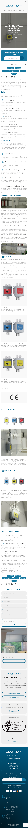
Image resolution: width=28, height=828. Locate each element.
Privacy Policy (9, 815)
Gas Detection (10, 68)
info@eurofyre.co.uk (14, 758)
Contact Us (14, 711)
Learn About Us (14, 741)
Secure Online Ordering (11, 820)
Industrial (14, 73)
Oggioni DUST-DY (6, 490)
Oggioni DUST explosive (6, 307)
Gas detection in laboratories (7, 210)
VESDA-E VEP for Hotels (10, 657)
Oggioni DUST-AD (7, 459)
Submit (22, 58)
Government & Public (7, 71)
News (9, 10)
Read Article (14, 661)
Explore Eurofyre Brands (14, 693)
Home (5, 10)
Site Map (8, 817)
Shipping (8, 818)
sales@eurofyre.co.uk (18, 564)
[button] (12, 738)
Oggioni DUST (8, 275)
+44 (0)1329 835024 (15, 756)
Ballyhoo (15, 825)
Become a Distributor (14, 697)
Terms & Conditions (10, 814)
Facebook (11, 570)
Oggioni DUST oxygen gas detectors (9, 343)
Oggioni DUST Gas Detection (19, 560)
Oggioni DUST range (7, 259)
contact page (19, 566)
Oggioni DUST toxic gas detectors (8, 379)
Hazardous (16, 71)
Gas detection (4, 218)
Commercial (18, 68)
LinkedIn (4, 570)
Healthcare (23, 71)
